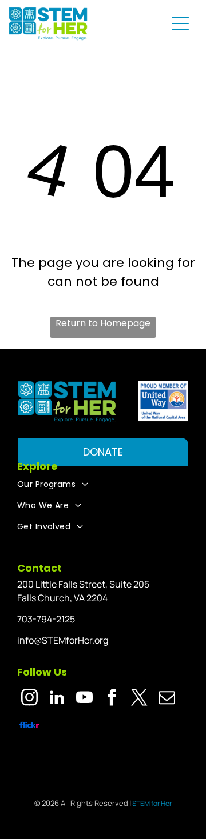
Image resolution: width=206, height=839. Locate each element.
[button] (180, 23)
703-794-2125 (46, 619)
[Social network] (29, 726)
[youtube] (84, 699)
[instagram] (29, 699)
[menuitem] (103, 484)
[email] (166, 699)
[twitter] (139, 699)
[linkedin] (57, 699)
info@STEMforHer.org (62, 640)
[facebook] (112, 699)
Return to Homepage (103, 323)
